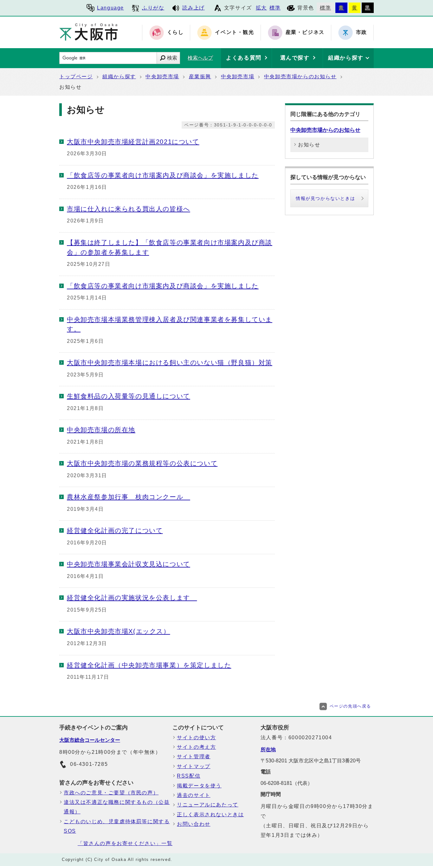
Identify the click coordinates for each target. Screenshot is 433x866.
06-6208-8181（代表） (287, 783)
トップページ (76, 76)
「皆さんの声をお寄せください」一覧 (125, 843)
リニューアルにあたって (207, 804)
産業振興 (200, 76)
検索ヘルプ (200, 58)
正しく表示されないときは (210, 814)
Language (110, 7)
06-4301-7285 (89, 764)
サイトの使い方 (196, 737)
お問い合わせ (193, 824)
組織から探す (119, 76)
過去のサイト (193, 795)
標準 (275, 7)
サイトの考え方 (196, 747)
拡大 (261, 7)
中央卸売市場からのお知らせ (300, 76)
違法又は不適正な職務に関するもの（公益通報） (117, 806)
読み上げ (193, 7)
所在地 (268, 749)
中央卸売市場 (162, 76)
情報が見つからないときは (325, 198)
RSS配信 (188, 776)
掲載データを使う (199, 785)
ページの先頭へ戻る (350, 706)
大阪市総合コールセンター (89, 740)
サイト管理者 (193, 756)
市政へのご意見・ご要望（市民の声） (111, 792)
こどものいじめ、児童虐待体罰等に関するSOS (117, 826)
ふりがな (153, 7)
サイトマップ (193, 766)
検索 (172, 58)
